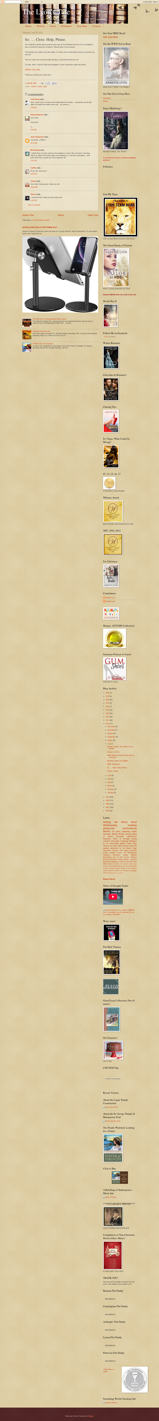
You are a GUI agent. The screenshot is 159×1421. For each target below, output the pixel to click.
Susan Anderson (37, 115)
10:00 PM (34, 187)
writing (134, 839)
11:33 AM (34, 143)
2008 (108, 804)
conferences (132, 836)
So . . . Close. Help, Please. (117, 768)
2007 (108, 807)
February (111, 789)
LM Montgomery (130, 853)
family (40, 86)
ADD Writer (111, 873)
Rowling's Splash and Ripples (117, 761)
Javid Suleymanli (37, 137)
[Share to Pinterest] (56, 83)
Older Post (93, 215)
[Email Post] (42, 83)
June (110, 775)
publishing (126, 831)
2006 (108, 811)
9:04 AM (34, 108)
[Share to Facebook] (53, 83)
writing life (110, 822)
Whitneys (133, 841)
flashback (107, 839)
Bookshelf (66, 26)
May (109, 779)
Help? (45, 86)
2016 (108, 706)
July (109, 744)
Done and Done (118, 873)
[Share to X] (51, 83)
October (111, 733)
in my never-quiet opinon (114, 843)
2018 (108, 700)
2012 (108, 720)
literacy (117, 868)
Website (41, 26)
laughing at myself (118, 862)
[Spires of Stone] (109, 1197)
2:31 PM (34, 161)
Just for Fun (118, 857)
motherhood (129, 828)
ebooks (126, 859)
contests (34, 86)
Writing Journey (125, 834)
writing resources (130, 850)
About (53, 26)
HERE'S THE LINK (32, 70)
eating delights (130, 855)
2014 (108, 713)
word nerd (129, 862)
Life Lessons (126, 866)
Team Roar (82, 26)
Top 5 (110, 864)
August (110, 740)
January (111, 793)
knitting (120, 859)
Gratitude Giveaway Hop (41, 331)
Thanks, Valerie (112, 771)
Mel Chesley (35, 150)
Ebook (105, 101)
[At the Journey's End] (111, 1121)
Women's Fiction (113, 870)
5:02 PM (34, 200)
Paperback (107, 98)
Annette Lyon (107, 336)
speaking (133, 859)
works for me (126, 868)
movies (126, 857)
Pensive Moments (110, 859)
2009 (108, 800)
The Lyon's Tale (46, 11)
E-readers (116, 864)
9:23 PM (34, 174)
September (112, 737)
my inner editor (116, 846)
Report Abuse (109, 879)
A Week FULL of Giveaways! (43, 344)
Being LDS (107, 862)
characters (107, 850)
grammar (114, 848)
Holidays (133, 857)
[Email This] (46, 83)
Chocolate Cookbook (119, 841)
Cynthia (33, 168)
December (111, 726)
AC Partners (124, 870)
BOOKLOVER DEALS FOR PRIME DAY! (39, 227)
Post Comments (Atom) (40, 220)
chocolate (120, 836)
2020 (108, 693)
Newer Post (28, 215)
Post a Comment (34, 205)
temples (112, 853)
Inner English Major (114, 866)
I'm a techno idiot (126, 864)
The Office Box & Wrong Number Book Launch (49, 319)
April (109, 782)
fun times (116, 831)
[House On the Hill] (110, 1107)
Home (28, 26)
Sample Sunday (108, 868)
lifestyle (115, 834)
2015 (108, 710)
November (111, 730)
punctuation (107, 857)
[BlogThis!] (48, 83)
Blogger (90, 1416)
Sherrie (33, 194)
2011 (108, 724)
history (105, 853)
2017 (108, 703)
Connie (33, 181)
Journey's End (117, 850)
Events (119, 853)
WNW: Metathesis (113, 764)
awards (106, 848)
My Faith (134, 866)
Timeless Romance (111, 855)
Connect (96, 26)
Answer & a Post (113, 752)
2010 (108, 797)
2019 (108, 696)
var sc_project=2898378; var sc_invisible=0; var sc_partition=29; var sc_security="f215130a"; (119, 912)
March (110, 786)
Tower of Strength (121, 839)
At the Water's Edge (128, 848)
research (106, 841)
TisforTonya (35, 99)
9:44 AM (34, 130)
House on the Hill (130, 846)
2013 (108, 717)
